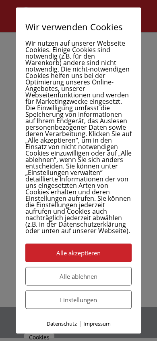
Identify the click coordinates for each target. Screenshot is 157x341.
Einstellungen (78, 300)
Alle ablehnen (78, 276)
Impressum (97, 323)
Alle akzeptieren (78, 253)
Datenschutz (62, 323)
